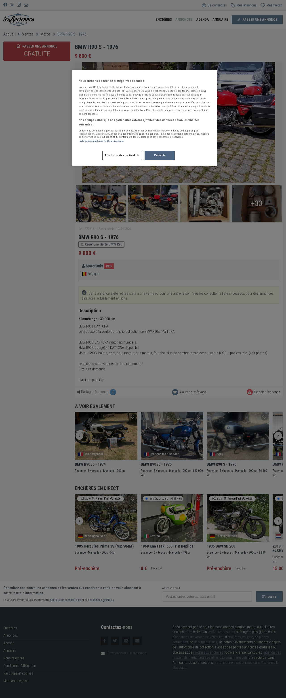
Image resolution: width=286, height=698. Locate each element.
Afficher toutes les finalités (122, 155)
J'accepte (160, 155)
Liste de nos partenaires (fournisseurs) (101, 141)
